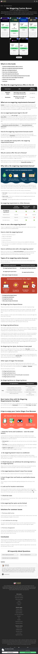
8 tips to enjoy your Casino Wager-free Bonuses (12, 77)
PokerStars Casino (19, 631)
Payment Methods (19, 612)
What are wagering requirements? (8, 554)
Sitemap (19, 604)
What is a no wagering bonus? (26, 554)
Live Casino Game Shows (19, 614)
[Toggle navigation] (36, 1)
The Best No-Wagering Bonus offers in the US (12, 66)
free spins (27, 349)
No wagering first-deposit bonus (9, 295)
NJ (33, 492)
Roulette (19, 619)
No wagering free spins (7, 299)
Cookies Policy (27, 650)
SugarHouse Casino (19, 634)
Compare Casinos (19, 609)
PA (32, 490)
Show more (19, 57)
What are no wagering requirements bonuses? (12, 68)
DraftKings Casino (19, 629)
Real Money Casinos (19, 621)
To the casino (5, 27)
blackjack (30, 366)
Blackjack (19, 616)
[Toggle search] (34, 1)
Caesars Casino (19, 627)
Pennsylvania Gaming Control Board (10, 125)
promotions (12, 135)
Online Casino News (19, 599)
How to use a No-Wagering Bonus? (10, 72)
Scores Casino (19, 633)
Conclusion (4, 81)
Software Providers (19, 611)
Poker (19, 618)
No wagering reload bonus (8, 297)
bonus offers (3, 116)
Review (5, 29)
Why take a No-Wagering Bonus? (9, 70)
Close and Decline (10, 652)
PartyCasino (7, 97)
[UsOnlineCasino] (5, 1)
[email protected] (6, 574)
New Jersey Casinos (19, 623)
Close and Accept (28, 652)
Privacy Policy (19, 602)
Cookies (19, 601)
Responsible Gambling (26, 162)
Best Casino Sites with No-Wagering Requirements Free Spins (16, 75)
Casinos (2, 105)
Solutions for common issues (8, 79)
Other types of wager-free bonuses (10, 300)
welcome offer (19, 355)
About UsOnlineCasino (19, 595)
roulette (25, 366)
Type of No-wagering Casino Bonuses (10, 73)
